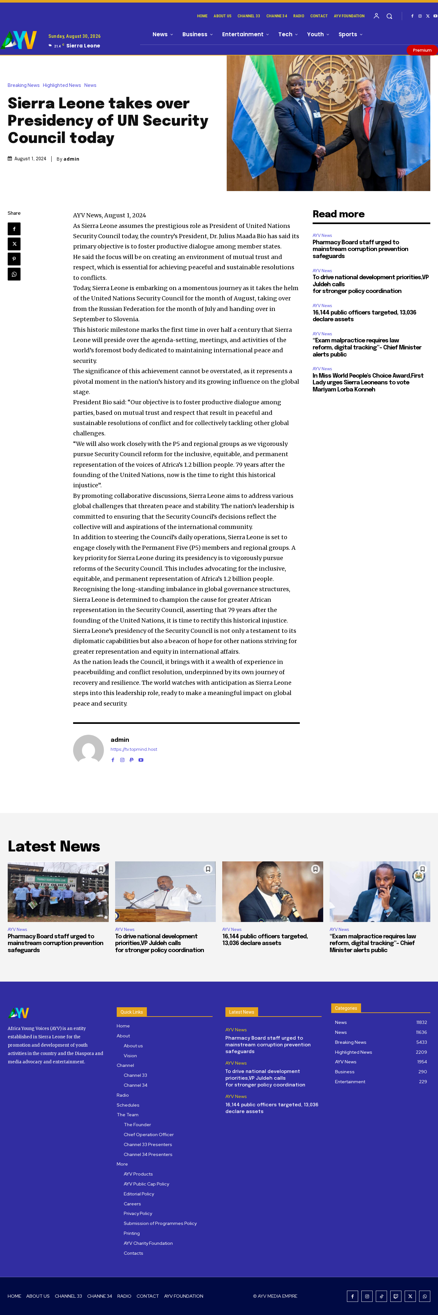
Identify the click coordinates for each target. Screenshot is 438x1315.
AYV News (322, 235)
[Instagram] (420, 16)
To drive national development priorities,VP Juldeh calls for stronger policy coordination (159, 943)
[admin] (88, 750)
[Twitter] (428, 16)
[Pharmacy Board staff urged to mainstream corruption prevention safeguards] (58, 891)
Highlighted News (62, 85)
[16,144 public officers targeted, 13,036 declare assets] (272, 891)
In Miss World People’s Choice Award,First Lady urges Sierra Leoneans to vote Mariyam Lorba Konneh (368, 383)
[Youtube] (141, 758)
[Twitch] (395, 1296)
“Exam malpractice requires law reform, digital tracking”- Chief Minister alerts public (367, 347)
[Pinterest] (14, 259)
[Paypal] (131, 758)
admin (71, 159)
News (90, 85)
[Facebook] (412, 16)
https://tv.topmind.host (134, 749)
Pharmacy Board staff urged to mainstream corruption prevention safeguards (360, 249)
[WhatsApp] (14, 274)
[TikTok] (381, 1296)
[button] (389, 16)
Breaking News (24, 85)
